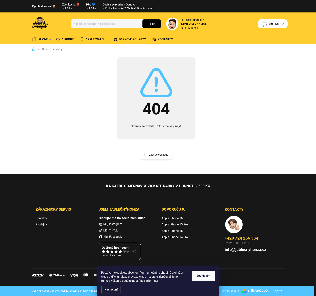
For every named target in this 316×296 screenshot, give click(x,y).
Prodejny (41, 224)
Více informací (148, 280)
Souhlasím (203, 275)
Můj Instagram (112, 224)
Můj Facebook (112, 236)
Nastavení (111, 289)
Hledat (151, 23)
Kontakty (41, 218)
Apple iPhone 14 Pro (175, 237)
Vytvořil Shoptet (230, 290)
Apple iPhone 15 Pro (175, 224)
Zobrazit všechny (111, 255)
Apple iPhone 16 (172, 218)
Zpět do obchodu (158, 154)
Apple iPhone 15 (172, 231)
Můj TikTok (110, 230)
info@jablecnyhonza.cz (245, 249)
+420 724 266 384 (241, 238)
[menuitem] (42, 39)
